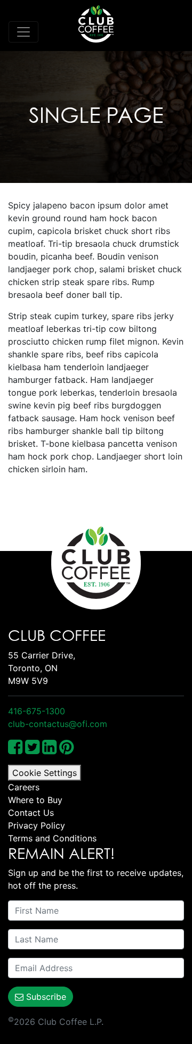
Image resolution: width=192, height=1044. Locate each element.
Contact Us (31, 812)
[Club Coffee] (96, 24)
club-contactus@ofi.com (57, 724)
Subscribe (44, 996)
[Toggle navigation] (23, 32)
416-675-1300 (36, 711)
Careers (23, 787)
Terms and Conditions (52, 838)
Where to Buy (35, 800)
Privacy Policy (36, 825)
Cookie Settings (44, 772)
